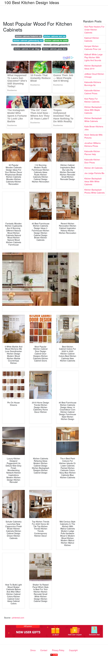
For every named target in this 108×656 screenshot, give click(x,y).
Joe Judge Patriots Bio (94, 173)
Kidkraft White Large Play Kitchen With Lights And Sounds (93, 57)
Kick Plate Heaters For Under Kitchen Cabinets (94, 29)
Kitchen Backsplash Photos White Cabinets (94, 191)
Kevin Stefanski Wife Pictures (93, 136)
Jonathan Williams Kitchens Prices (92, 144)
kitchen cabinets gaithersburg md (28, 40)
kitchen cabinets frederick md (28, 36)
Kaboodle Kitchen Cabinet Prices (92, 92)
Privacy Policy (58, 650)
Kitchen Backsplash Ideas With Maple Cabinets (93, 110)
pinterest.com (18, 617)
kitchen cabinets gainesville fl (57, 44)
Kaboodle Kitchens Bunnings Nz (92, 84)
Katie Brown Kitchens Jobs (93, 128)
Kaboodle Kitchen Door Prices (92, 161)
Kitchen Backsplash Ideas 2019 (93, 67)
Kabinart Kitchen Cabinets (91, 39)
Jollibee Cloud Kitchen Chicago (94, 75)
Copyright (73, 650)
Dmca (33, 650)
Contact (43, 650)
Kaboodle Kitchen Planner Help (92, 153)
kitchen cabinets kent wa (54, 36)
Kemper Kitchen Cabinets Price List (92, 47)
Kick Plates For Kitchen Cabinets (91, 100)
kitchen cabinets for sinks (56, 40)
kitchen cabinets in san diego (27, 49)
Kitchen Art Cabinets (93, 167)
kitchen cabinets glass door (55, 49)
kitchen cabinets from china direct (26, 44)
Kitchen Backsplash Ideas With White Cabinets (93, 181)
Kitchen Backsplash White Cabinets (93, 120)
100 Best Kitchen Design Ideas (31, 2)
